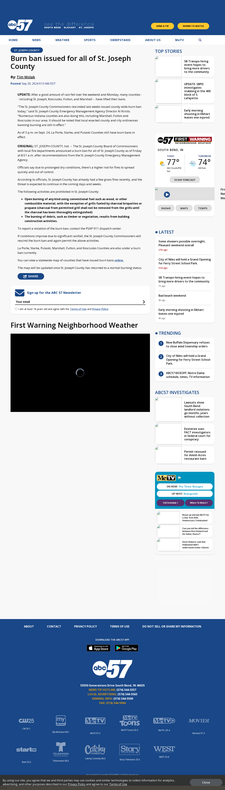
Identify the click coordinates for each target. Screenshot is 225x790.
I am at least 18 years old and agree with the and (63, 309)
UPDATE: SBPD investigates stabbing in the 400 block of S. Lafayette (197, 91)
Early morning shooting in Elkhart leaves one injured (197, 113)
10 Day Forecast (184, 179)
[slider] (71, 408)
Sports (90, 40)
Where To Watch (193, 26)
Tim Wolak (26, 77)
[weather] (162, 163)
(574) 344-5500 (123, 698)
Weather (62, 40)
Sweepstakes (120, 40)
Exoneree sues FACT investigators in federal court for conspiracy (197, 434)
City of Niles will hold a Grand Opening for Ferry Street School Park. (185, 261)
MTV (179, 40)
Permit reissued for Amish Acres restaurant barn (195, 455)
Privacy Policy (100, 309)
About (29, 626)
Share (33, 276)
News (36, 40)
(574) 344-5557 (126, 690)
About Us (153, 40)
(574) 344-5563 (127, 694)
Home (13, 40)
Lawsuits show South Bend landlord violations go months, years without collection (197, 409)
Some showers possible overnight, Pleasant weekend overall (182, 243)
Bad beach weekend (172, 296)
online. (119, 260)
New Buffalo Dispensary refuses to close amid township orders (188, 344)
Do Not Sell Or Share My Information (171, 626)
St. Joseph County (26, 50)
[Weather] (185, 143)
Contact (54, 626)
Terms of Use (78, 309)
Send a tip (162, 26)
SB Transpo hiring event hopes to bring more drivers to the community (197, 66)
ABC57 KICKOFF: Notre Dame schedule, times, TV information (188, 375)
